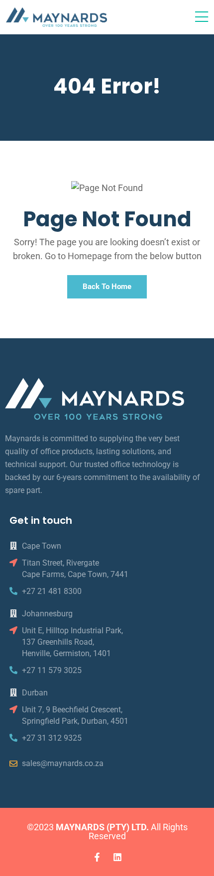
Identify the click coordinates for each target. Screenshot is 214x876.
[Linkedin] (117, 857)
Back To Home (107, 286)
